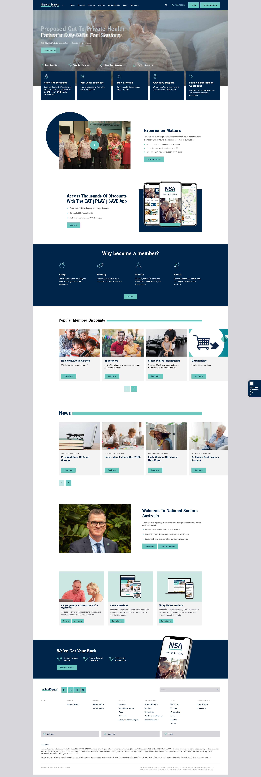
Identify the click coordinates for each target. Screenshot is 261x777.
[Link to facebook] (64, 690)
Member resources (151, 720)
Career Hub (123, 716)
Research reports (73, 704)
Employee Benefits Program (128, 720)
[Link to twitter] (71, 690)
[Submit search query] (218, 689)
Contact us (175, 704)
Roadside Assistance (126, 708)
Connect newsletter (119, 605)
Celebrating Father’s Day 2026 (123, 457)
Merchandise (199, 360)
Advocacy (101, 274)
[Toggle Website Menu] (62, 5)
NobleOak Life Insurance (75, 360)
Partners (174, 708)
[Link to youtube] (83, 690)
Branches (139, 274)
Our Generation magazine (154, 716)
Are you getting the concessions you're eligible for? (79, 606)
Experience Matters (162, 130)
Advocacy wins (98, 704)
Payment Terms (202, 704)
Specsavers (111, 360)
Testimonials (175, 712)
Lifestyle (76, 453)
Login (194, 5)
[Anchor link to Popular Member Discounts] (56, 320)
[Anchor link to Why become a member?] (100, 253)
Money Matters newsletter (171, 605)
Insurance (122, 704)
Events (173, 716)
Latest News (121, 453)
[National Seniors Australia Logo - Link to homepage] (52, 5)
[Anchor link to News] (56, 412)
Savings (62, 274)
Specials (178, 274)
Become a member (210, 5)
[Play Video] (94, 145)
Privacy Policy (202, 708)
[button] (127, 389)
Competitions (149, 712)
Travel (121, 712)
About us (174, 720)
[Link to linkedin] (77, 690)
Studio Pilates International (164, 360)
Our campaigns (98, 708)
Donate (173, 723)
